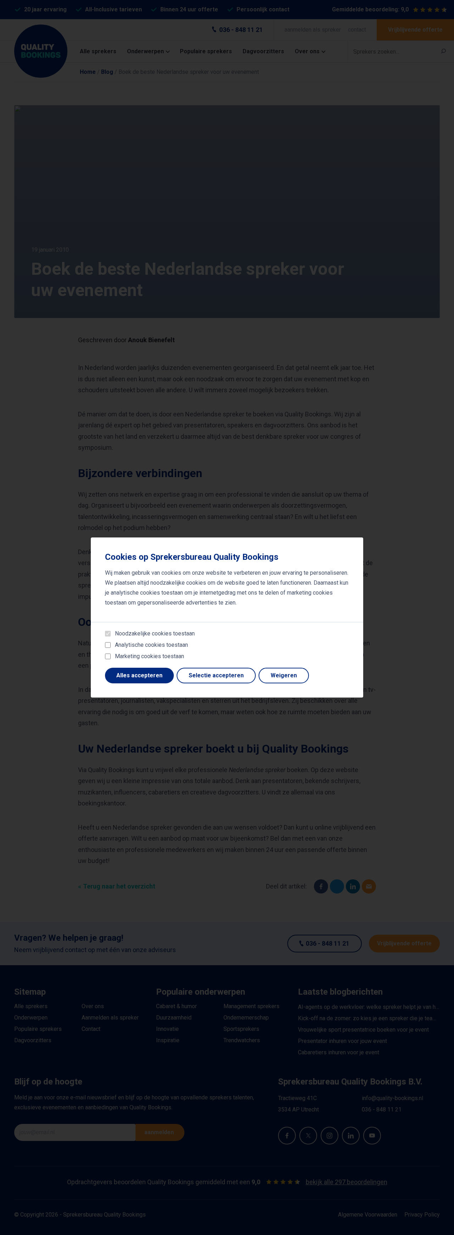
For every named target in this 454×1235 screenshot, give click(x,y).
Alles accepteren (139, 675)
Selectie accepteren (216, 675)
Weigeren (284, 675)
